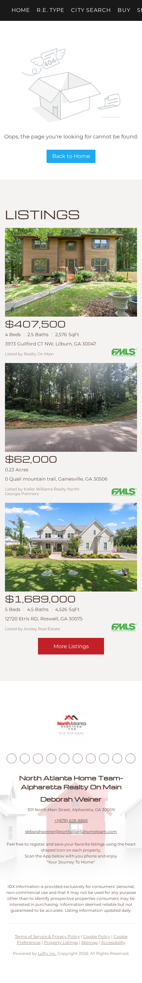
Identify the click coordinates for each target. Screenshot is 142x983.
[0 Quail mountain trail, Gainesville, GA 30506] (71, 407)
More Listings (71, 646)
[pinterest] (117, 758)
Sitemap (89, 942)
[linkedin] (25, 758)
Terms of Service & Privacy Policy (47, 936)
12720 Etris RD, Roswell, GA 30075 (44, 619)
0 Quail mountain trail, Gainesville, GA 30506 (56, 479)
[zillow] (51, 758)
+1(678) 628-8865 (71, 820)
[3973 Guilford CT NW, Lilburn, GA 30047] (71, 272)
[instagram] (64, 758)
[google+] (130, 758)
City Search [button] (91, 10)
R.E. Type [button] (50, 10)
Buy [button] (124, 10)
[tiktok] (91, 758)
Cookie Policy (96, 936)
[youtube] (78, 758)
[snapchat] (104, 758)
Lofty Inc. (47, 953)
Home (21, 10)
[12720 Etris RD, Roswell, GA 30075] (71, 547)
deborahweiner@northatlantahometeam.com (71, 831)
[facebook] (12, 758)
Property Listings (61, 942)
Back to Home (71, 156)
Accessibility (113, 942)
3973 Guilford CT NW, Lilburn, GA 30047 (50, 344)
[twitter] (38, 758)
